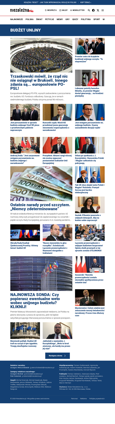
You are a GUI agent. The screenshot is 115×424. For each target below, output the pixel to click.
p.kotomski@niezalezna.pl (32, 376)
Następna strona (55, 356)
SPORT (96, 19)
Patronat (74, 398)
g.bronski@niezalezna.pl (33, 374)
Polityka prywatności (97, 398)
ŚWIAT (39, 19)
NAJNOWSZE (16, 19)
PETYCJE (49, 19)
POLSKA (29, 19)
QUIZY (75, 19)
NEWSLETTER (78, 10)
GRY (67, 19)
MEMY (60, 19)
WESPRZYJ (52, 10)
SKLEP (64, 10)
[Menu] (103, 10)
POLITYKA (86, 19)
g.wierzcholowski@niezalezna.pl (42, 367)
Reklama (83, 398)
